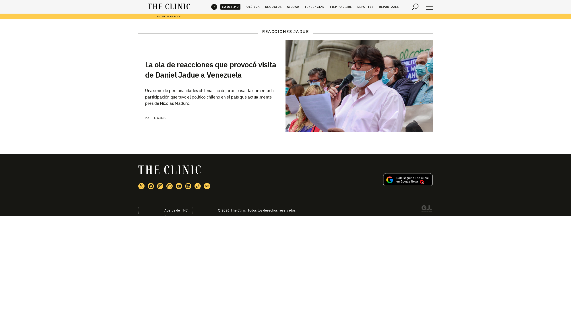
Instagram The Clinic (160, 186)
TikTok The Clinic (197, 186)
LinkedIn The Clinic (188, 186)
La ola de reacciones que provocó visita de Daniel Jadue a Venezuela (210, 70)
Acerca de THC (176, 210)
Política (252, 7)
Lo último (230, 7)
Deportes (365, 7)
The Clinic (214, 7)
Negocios (273, 7)
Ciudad (293, 7)
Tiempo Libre (341, 7)
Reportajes (389, 7)
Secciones (429, 7)
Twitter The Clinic (141, 186)
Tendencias (314, 7)
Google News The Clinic (207, 186)
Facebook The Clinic (151, 186)
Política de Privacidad (175, 217)
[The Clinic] (169, 6)
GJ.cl (426, 209)
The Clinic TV (179, 186)
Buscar (415, 7)
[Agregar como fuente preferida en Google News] (408, 185)
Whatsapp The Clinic (169, 186)
